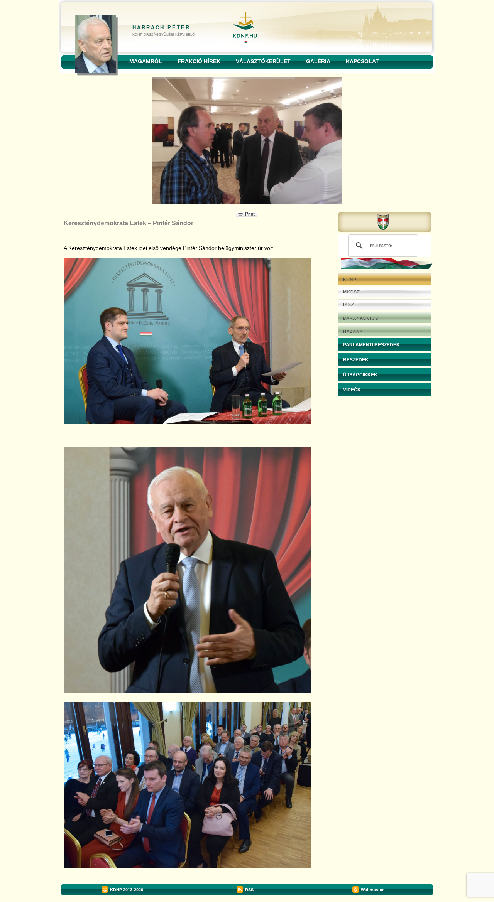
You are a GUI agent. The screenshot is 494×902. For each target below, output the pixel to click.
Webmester (372, 889)
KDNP (116, 889)
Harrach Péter (161, 27)
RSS (249, 889)
